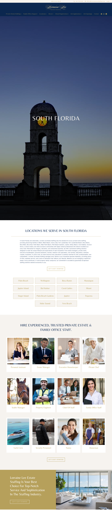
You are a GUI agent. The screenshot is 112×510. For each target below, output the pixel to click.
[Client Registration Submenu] (69, 14)
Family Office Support (30, 14)
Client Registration (61, 14)
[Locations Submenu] (46, 14)
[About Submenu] (53, 14)
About (50, 14)
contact (96, 14)
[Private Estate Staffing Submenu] (21, 14)
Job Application (76, 14)
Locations (42, 14)
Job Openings (87, 14)
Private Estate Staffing (13, 14)
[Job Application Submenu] (81, 14)
